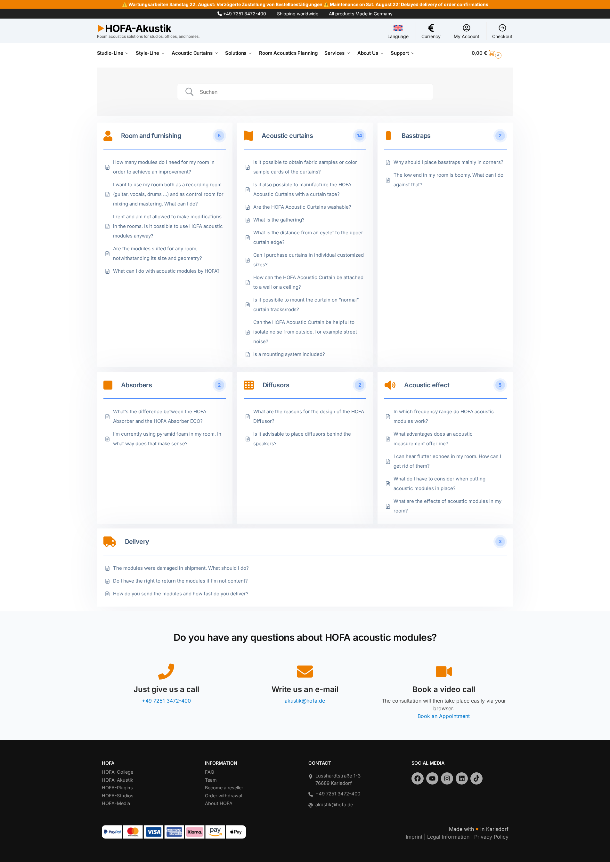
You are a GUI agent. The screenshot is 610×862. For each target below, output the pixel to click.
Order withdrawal (223, 795)
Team (211, 780)
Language (398, 36)
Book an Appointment (444, 716)
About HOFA (218, 803)
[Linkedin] (462, 778)
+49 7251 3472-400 (244, 13)
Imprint (414, 837)
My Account (466, 36)
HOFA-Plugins (117, 787)
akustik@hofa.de (305, 700)
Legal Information (448, 837)
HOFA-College (117, 772)
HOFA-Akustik (117, 780)
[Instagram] (447, 778)
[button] (492, 53)
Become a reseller (224, 787)
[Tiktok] (476, 778)
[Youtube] (432, 778)
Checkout (502, 36)
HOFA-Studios (118, 795)
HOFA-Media (116, 803)
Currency (431, 36)
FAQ (209, 772)
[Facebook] (417, 778)
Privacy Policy (491, 837)
